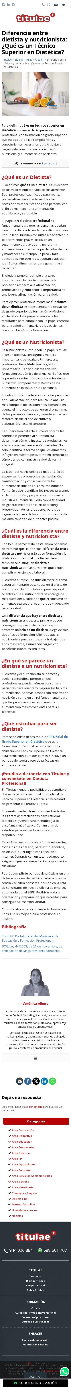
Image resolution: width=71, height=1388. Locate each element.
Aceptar (35, 1376)
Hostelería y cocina (25, 1210)
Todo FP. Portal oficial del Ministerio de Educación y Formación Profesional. (30, 938)
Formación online (23, 1204)
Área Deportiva (22, 1136)
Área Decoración (23, 1130)
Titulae (8, 59)
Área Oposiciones (23, 1164)
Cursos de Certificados (35, 1321)
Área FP (39, 59)
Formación (35, 1302)
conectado (35, 1106)
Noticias (17, 1216)
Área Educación (22, 1141)
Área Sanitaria (21, 1170)
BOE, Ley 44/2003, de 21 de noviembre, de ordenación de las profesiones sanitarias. (32, 948)
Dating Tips (19, 1198)
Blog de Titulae (23, 59)
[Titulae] (35, 17)
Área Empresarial (23, 1147)
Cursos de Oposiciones (36, 1317)
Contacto (35, 1276)
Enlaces (35, 1334)
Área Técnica (20, 1181)
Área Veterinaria (22, 1187)
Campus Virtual (35, 1285)
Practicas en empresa (36, 1344)
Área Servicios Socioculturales (32, 1176)
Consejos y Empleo (24, 1193)
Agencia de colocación (35, 1340)
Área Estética (21, 1153)
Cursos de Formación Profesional (35, 1312)
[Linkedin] (35, 1058)
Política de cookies (53, 1370)
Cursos (35, 1308)
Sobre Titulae (35, 1290)
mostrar (50, 163)
